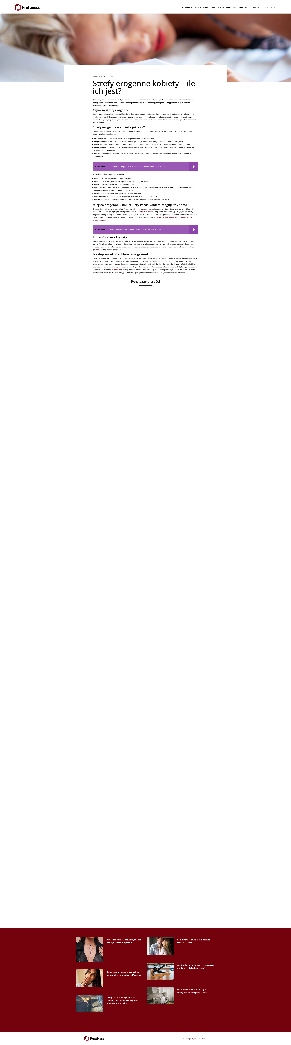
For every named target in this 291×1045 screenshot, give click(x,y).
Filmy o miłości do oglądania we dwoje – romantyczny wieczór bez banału (132, 685)
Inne (266, 7)
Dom (247, 7)
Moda (213, 7)
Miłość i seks (231, 7)
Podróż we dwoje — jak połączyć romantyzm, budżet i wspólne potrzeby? (132, 474)
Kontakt (186, 1039)
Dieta (241, 7)
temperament (117, 270)
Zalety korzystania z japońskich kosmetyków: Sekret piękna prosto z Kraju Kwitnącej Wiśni (123, 1000)
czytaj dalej (91, 383)
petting (99, 250)
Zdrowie (197, 7)
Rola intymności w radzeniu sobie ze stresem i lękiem (119, 580)
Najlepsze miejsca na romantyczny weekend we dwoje (120, 895)
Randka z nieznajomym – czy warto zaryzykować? (117, 790)
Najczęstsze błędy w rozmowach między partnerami (118, 369)
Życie (254, 7)
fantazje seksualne (146, 212)
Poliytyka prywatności (198, 1039)
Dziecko (221, 7)
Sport (260, 7)
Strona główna (186, 7)
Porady (273, 7)
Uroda (205, 7)
